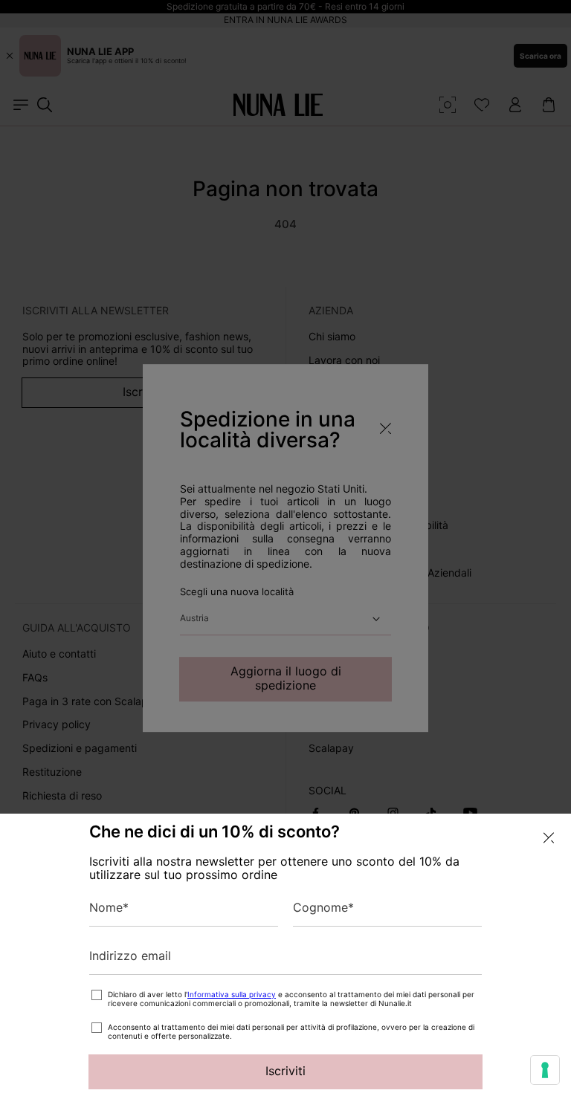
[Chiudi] (548, 837)
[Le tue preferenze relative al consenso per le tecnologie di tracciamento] (545, 1070)
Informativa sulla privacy (231, 994)
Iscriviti (285, 1070)
